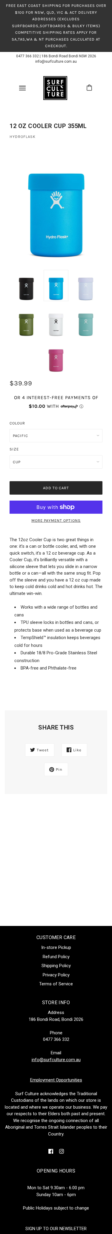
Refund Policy (56, 956)
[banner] (55, 87)
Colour (17, 423)
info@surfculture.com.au (56, 61)
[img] (50, 1151)
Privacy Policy (56, 975)
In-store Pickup (56, 947)
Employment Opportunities (56, 1080)
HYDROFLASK (23, 136)
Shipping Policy (56, 965)
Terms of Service (56, 984)
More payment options (56, 520)
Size (14, 449)
